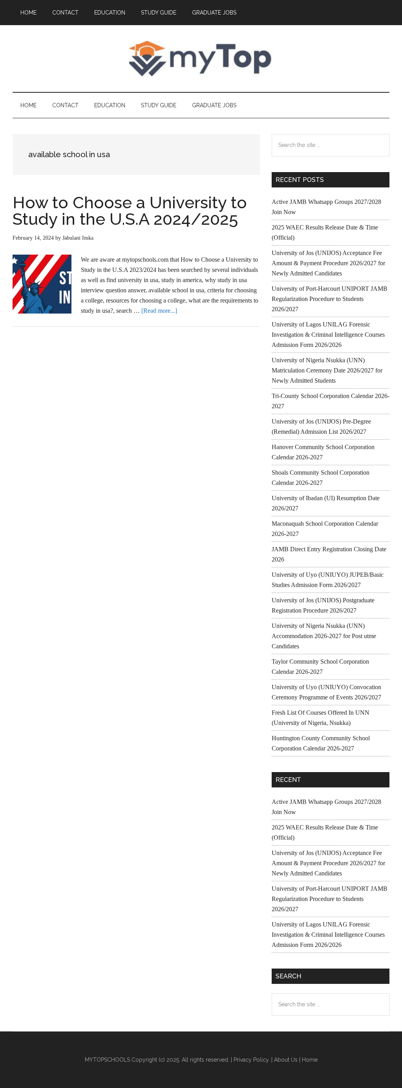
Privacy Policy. (252, 1060)
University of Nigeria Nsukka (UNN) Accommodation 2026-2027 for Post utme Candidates (324, 635)
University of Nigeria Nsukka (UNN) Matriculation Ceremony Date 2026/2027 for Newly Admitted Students (327, 370)
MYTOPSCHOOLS (201, 58)
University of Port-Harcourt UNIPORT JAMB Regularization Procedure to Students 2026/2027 (329, 298)
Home (310, 1060)
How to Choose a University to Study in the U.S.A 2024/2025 (130, 211)
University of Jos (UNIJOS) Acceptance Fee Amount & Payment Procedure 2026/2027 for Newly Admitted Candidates (328, 263)
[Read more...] (159, 310)
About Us (286, 1060)
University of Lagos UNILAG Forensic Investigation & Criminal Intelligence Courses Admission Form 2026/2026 (328, 334)
